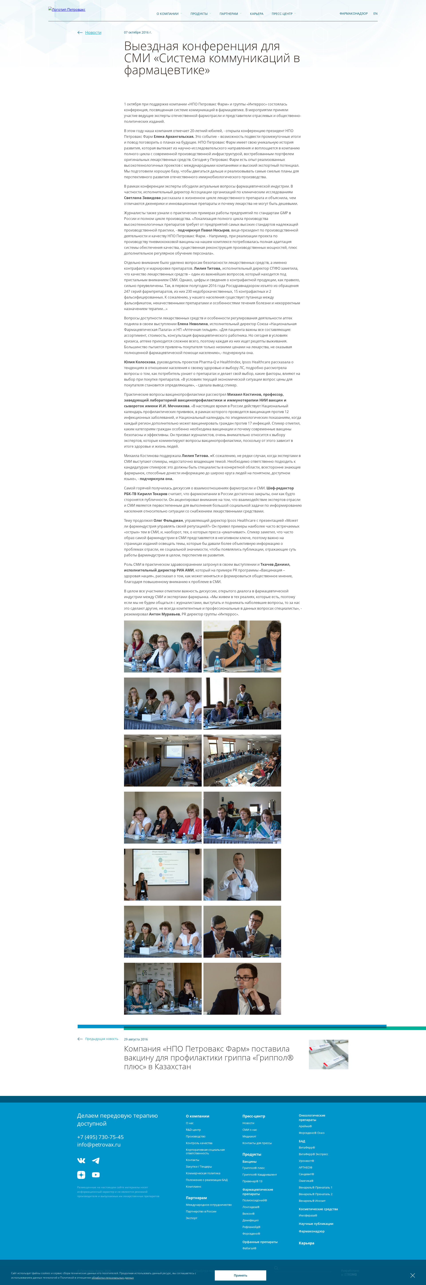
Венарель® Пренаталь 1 (315, 1187)
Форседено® (251, 1233)
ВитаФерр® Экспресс (313, 1154)
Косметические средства (318, 1209)
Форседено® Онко (312, 1133)
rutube (112, 1175)
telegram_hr (112, 1161)
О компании (168, 14)
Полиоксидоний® (255, 1200)
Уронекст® (306, 1160)
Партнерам (229, 14)
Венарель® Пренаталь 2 (315, 1194)
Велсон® (249, 1213)
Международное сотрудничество (209, 1204)
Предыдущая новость (101, 1039)
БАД (302, 1141)
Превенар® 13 (252, 1181)
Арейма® (305, 1126)
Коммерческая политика (203, 1173)
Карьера (256, 14)
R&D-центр (193, 1129)
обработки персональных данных (113, 1277)
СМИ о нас (250, 1129)
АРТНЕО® (305, 1167)
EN (375, 13)
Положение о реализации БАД (207, 1180)
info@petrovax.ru (99, 1144)
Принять (240, 1275)
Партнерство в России (201, 1211)
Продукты (199, 14)
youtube (96, 1175)
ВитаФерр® (307, 1147)
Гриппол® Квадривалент (260, 1174)
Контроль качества (199, 1143)
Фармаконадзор (312, 1231)
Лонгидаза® (251, 1207)
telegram (96, 1161)
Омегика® (306, 1180)
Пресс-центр (282, 14)
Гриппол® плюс (254, 1168)
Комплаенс (193, 1186)
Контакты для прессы (257, 1143)
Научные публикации (316, 1224)
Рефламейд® (251, 1227)
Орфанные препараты (260, 1242)
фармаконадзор (354, 13)
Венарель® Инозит (312, 1200)
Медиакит (249, 1136)
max (128, 1161)
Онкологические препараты (312, 1117)
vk (81, 1161)
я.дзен (81, 1175)
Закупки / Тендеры (199, 1166)
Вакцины (249, 1161)
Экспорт (191, 1218)
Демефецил (250, 1220)
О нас (189, 1123)
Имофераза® (308, 1215)
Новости (93, 32)
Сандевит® (306, 1174)
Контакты (192, 1160)
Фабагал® (249, 1248)
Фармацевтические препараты (258, 1191)
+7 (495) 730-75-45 (100, 1137)
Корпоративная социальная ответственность (205, 1151)
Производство (195, 1136)
